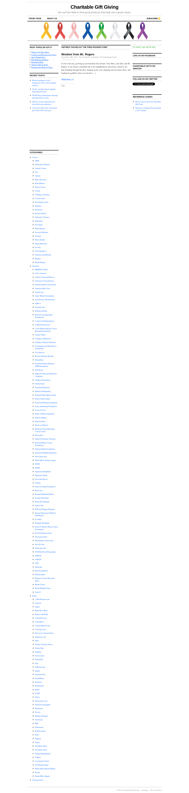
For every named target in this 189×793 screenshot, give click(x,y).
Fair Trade (38, 224)
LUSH (37, 693)
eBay (37, 640)
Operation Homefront (43, 471)
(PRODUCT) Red (41, 269)
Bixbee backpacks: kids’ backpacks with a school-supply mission (44, 82)
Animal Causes (40, 168)
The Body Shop (41, 746)
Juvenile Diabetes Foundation (46, 402)
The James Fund (41, 537)
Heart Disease (40, 228)
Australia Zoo (40, 307)
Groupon (38, 682)
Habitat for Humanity (43, 391)
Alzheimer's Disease (42, 164)
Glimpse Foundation (42, 380)
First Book (39, 370)
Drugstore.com (40, 637)
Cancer (37, 190)
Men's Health (40, 239)
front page (35, 18)
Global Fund (39, 383)
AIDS (37, 160)
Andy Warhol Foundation (44, 296)
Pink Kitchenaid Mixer (39, 59)
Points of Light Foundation (45, 486)
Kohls (37, 689)
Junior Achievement (42, 398)
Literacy (38, 236)
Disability (38, 209)
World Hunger (40, 262)
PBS (36, 723)
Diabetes (38, 206)
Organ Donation (41, 243)
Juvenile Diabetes (41, 232)
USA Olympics (40, 251)
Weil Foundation (41, 570)
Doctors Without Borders (44, 356)
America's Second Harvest (44, 277)
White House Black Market (45, 768)
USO (36, 563)
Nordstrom (39, 708)
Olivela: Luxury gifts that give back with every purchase (43, 102)
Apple (37, 606)
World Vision (40, 584)
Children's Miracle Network (45, 342)
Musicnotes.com (41, 701)
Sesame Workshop (42, 498)
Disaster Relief (40, 213)
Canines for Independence (44, 321)
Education (39, 221)
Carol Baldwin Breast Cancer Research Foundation (46, 329)
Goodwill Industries (42, 387)
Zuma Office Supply (42, 776)
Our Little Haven (41, 479)
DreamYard (39, 360)
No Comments (84, 57)
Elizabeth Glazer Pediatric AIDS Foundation (45, 364)
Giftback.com (40, 667)
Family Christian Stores (44, 644)
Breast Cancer (40, 187)
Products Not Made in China (42, 67)
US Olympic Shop (41, 765)
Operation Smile (41, 475)
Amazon (38, 603)
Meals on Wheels (41, 425)
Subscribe (152, 18)
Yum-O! (38, 592)
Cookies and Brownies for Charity (44, 55)
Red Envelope (40, 731)
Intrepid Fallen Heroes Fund (45, 395)
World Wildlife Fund (43, 588)
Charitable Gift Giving (94, 7)
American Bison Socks (39, 64)
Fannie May (39, 648)
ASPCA (38, 303)
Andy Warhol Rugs (38, 57)
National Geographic (43, 704)
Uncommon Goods (42, 761)
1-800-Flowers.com (42, 599)
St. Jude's (38, 519)
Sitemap (145, 790)
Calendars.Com (40, 618)
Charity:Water (40, 334)
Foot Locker (39, 655)
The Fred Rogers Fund (43, 533)
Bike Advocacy (41, 179)
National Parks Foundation (45, 449)
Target (37, 742)
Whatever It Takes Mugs (40, 52)
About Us (52, 18)
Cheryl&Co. (39, 621)
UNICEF (38, 559)
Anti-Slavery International (45, 299)
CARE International (42, 324)
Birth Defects (40, 183)
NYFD (37, 464)
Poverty (38, 247)
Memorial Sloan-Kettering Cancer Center (45, 430)
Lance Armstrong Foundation (46, 406)
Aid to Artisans (40, 273)
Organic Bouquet (41, 716)
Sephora (38, 738)
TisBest (38, 757)
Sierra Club (39, 505)
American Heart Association (45, 284)
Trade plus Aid (40, 548)
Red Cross (39, 490)
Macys (37, 697)
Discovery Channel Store (44, 633)
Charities (35, 266)
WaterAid (38, 567)
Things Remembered (43, 753)
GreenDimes (39, 678)
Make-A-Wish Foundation (45, 413)
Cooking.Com (40, 629)
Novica (37, 712)
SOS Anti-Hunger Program (45, 509)
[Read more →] (67, 79)
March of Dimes (41, 417)
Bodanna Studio (41, 311)
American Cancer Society (44, 281)
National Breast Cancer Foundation (43, 443)
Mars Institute (40, 421)
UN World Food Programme (45, 552)
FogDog (38, 652)
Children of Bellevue (43, 338)
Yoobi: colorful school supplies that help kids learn (44, 90)
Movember (39, 435)
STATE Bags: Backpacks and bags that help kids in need (45, 96)
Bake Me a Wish (41, 610)
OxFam (37, 483)
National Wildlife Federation (46, 453)
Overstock (39, 719)
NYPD (37, 468)
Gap (36, 663)
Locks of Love (40, 410)
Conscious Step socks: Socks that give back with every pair (44, 109)
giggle (37, 670)
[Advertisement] (43, 131)
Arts (36, 172)
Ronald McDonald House (44, 494)
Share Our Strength (42, 501)
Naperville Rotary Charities (45, 439)
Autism (37, 175)
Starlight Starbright (42, 523)
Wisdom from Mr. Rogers (77, 54)
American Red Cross (42, 288)
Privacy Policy (156, 790)
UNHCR (38, 555)
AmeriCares (39, 292)
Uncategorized (37, 780)
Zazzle (37, 772)
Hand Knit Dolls (37, 62)
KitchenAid (39, 685)
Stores (34, 596)
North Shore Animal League (45, 460)
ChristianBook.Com (42, 625)
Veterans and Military (43, 254)
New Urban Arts (41, 456)
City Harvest (39, 352)
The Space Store (41, 749)
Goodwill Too (40, 674)
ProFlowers (39, 727)
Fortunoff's (39, 659)
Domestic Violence (42, 217)
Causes (34, 157)
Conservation (40, 198)
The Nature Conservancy (44, 540)
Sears (37, 734)
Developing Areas (41, 202)
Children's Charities (42, 194)
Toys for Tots (39, 544)
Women (38, 258)
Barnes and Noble (41, 614)
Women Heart (40, 574)
